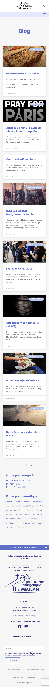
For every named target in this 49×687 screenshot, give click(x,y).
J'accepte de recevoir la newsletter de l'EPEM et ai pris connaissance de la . (23, 654)
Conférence (37, 502)
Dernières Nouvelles (16, 480)
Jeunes (33, 510)
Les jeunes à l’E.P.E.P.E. (19, 268)
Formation (34, 506)
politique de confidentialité (25, 655)
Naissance (11, 519)
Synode (10, 527)
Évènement (12, 483)
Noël (19, 519)
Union (24, 527)
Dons (17, 506)
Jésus (41, 510)
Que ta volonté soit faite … (22, 159)
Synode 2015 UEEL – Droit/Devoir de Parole (20, 212)
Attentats (10, 502)
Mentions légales (24, 682)
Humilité (25, 510)
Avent (19, 502)
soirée (41, 523)
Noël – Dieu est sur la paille (22, 73)
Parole (34, 519)
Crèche (9, 506)
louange (10, 515)
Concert (27, 502)
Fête (42, 506)
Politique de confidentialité (24, 678)
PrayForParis (11, 523)
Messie (28, 515)
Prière (21, 523)
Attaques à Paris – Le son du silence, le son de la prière (23, 129)
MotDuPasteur (38, 515)
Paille (26, 519)
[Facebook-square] (19, 626)
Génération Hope (13, 510)
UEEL (17, 527)
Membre (19, 515)
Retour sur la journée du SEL (23, 380)
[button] (44, 6)
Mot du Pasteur (14, 487)
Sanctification (31, 523)
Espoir (25, 506)
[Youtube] (26, 626)
